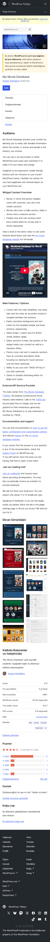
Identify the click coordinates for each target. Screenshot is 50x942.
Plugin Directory (9, 12)
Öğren (5, 859)
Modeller (30, 851)
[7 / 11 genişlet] (44, 544)
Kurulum (8, 111)
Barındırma (7, 846)
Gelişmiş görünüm (11, 735)
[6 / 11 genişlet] (44, 527)
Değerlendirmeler (13, 104)
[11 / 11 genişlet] (44, 622)
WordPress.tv (10, 873)
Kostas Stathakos (11, 81)
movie (36, 723)
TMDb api (40, 399)
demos (18, 435)
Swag (30, 873)
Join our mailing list (11, 473)
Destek (8, 124)
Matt (6, 886)
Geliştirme (9, 117)
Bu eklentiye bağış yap (13, 821)
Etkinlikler (30, 864)
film (30, 723)
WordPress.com (11, 881)
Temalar (30, 842)
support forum (9, 453)
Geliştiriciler (8, 868)
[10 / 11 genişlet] (44, 598)
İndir (6, 88)
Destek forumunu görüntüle (15, 798)
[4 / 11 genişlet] (20, 603)
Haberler (7, 842)
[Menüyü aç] (46, 4)
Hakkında (7, 837)
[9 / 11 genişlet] (44, 577)
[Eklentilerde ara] (29, 29)
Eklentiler (30, 846)
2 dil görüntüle (41, 717)
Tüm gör (43, 779)
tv (45, 728)
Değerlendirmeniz (11, 779)
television (39, 728)
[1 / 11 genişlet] (20, 527)
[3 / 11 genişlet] (20, 573)
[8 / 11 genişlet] (44, 561)
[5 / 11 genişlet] (20, 628)
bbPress (8, 890)
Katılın (29, 859)
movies (43, 723)
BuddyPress (10, 895)
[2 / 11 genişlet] (20, 551)
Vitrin (28, 837)
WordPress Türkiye (17, 906)
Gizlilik (5, 851)
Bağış (30, 868)
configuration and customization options (28, 431)
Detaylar (9, 97)
